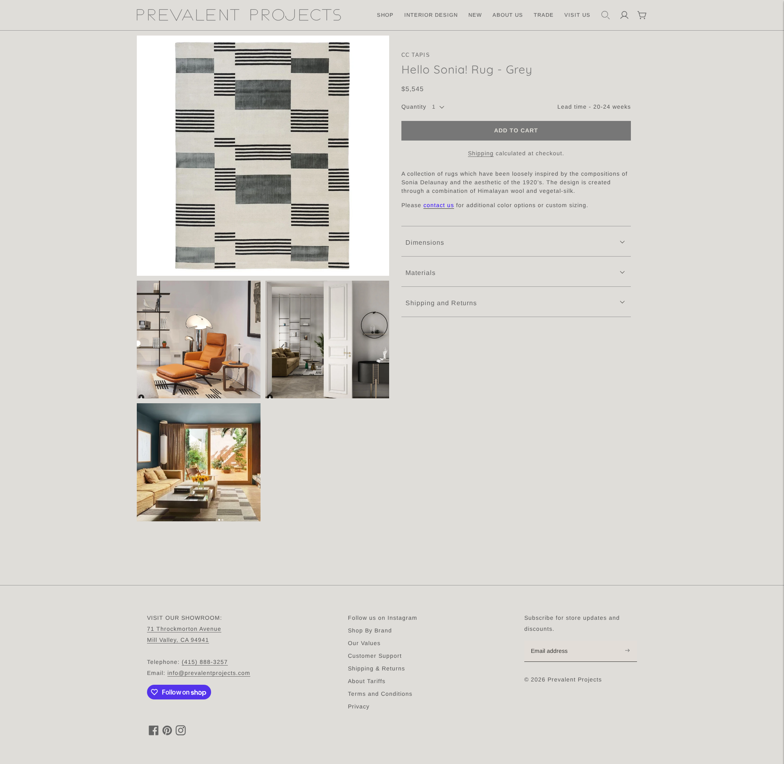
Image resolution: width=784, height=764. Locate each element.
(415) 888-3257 (205, 662)
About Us (507, 15)
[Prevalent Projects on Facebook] (154, 733)
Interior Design (431, 15)
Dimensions (424, 242)
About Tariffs (366, 681)
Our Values (364, 643)
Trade (544, 15)
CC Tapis (415, 55)
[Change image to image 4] (199, 462)
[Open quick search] (605, 15)
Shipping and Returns (441, 302)
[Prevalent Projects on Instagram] (181, 733)
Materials (420, 273)
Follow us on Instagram (382, 617)
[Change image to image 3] (327, 340)
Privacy (359, 706)
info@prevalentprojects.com (208, 673)
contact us (438, 205)
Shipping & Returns (376, 668)
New (475, 15)
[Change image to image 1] (263, 156)
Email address (553, 641)
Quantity (413, 107)
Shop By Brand (370, 630)
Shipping (481, 153)
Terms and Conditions (380, 693)
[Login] (624, 15)
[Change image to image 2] (199, 340)
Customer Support (375, 655)
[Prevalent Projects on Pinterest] (167, 733)
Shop (385, 15)
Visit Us (577, 15)
